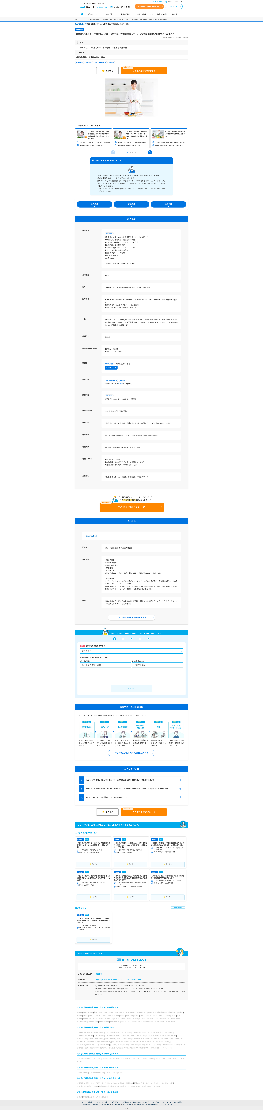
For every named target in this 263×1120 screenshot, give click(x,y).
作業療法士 (96, 1104)
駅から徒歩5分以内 (100, 62)
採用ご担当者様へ (158, 2)
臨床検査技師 (116, 1104)
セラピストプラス (166, 1104)
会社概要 (131, 203)
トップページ (82, 14)
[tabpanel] (131, 97)
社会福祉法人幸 (91, 536)
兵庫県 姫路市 (110, 363)
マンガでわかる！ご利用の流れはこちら (131, 753)
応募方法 (168, 203)
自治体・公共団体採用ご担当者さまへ (108, 1102)
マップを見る (110, 368)
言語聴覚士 (105, 1104)
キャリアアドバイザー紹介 (158, 14)
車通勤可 (111, 62)
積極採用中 (89, 62)
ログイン (173, 6)
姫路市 (127, 19)
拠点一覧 (175, 14)
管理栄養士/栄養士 (95, 19)
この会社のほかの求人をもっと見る (131, 617)
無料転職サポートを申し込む (149, 6)
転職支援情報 (142, 14)
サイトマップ (167, 1102)
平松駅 (120, 383)
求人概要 (94, 203)
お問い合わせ (156, 1102)
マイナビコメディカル (81, 19)
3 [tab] (133, 152)
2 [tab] (130, 152)
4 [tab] (135, 152)
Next (150, 152)
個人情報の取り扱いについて (131, 1102)
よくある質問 (178, 1102)
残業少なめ (79, 62)
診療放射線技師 (139, 1104)
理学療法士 (86, 1104)
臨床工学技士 (127, 1104)
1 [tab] (131, 115)
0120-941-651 (120, 7)
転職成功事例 (125, 14)
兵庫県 (121, 19)
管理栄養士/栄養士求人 (109, 19)
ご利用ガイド (92, 14)
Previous (113, 152)
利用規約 (146, 1102)
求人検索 (109, 14)
